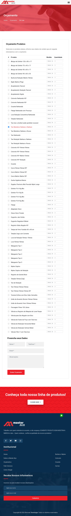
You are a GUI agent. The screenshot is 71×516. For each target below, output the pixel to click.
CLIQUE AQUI (34, 402)
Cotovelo (58, 458)
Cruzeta (57, 462)
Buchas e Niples (60, 454)
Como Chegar (8, 470)
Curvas (57, 466)
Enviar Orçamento (16, 372)
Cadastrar (35, 498)
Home (5, 20)
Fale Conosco (8, 466)
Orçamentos (7, 462)
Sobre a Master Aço (10, 458)
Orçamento (13, 20)
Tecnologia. (34, 512)
